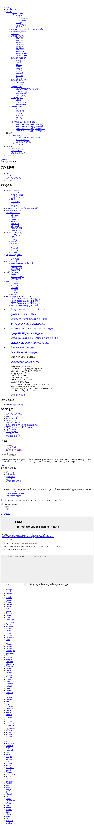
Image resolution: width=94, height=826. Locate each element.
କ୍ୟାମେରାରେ (21, 104)
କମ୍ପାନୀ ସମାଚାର (17, 148)
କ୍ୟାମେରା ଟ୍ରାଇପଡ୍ (18, 58)
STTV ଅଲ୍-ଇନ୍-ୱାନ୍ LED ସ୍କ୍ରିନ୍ (24, 122)
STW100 (19, 38)
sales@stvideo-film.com (15, 494)
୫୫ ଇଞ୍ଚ (19, 120)
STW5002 (20, 49)
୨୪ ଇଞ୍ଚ (19, 113)
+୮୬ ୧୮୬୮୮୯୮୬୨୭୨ (13, 496)
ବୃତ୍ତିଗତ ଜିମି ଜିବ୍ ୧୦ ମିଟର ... (25, 314)
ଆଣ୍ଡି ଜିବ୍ (20, 16)
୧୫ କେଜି (19, 67)
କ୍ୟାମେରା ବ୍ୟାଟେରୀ (18, 80)
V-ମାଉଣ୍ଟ (20, 84)
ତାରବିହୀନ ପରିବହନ (18, 36)
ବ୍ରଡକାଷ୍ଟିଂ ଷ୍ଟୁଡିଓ (23, 142)
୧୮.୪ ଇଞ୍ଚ (20, 111)
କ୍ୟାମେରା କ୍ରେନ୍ (17, 14)
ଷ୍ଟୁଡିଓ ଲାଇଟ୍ (11, 429)
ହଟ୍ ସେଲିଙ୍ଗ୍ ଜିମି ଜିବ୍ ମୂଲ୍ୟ (24, 352)
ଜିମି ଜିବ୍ (19, 23)
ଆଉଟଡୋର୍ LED (22, 140)
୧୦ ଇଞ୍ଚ (19, 109)
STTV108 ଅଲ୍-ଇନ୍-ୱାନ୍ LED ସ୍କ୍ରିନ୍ (30, 124)
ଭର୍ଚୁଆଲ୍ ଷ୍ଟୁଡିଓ (17, 144)
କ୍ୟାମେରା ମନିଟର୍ (17, 106)
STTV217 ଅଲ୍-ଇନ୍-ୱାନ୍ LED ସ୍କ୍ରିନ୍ (30, 131)
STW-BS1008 (21, 56)
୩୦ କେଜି (19, 73)
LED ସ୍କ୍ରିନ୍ (15, 135)
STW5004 (20, 51)
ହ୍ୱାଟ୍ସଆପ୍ (5, 514)
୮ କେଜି (18, 62)
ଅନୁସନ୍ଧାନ (15, 395)
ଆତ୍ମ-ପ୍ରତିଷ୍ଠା (22, 102)
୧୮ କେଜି (19, 69)
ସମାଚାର (9, 146)
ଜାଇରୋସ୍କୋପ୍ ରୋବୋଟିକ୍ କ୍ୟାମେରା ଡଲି (27, 29)
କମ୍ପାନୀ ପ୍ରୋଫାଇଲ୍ (14, 404)
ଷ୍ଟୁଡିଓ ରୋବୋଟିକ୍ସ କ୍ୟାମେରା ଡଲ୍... (28, 323)
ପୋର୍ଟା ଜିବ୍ (20, 27)
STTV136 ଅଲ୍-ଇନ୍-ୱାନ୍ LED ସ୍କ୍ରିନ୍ (30, 126)
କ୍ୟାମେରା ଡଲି (16, 87)
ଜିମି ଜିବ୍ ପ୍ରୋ (21, 25)
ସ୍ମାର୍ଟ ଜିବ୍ (14, 34)
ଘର (7, 7)
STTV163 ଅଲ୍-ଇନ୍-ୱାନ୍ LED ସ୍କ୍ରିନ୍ (30, 129)
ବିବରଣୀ (22, 395)
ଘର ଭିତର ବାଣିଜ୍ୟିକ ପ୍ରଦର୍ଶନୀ (28, 137)
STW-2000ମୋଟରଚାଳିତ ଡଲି (27, 89)
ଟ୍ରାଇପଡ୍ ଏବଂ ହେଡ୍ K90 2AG (25, 362)
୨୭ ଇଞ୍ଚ (19, 115)
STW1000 (20, 45)
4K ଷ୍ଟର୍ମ (19, 47)
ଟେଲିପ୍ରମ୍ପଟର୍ (17, 98)
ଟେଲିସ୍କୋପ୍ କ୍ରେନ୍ (18, 31)
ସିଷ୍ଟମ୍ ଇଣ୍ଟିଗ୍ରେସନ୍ (14, 450)
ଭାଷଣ (18, 100)
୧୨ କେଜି (19, 65)
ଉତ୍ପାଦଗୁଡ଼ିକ (11, 176)
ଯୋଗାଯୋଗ (10, 155)
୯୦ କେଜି (19, 78)
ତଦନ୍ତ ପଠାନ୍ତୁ (6, 466)
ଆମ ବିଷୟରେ (11, 9)
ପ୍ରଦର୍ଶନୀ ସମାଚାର (18, 153)
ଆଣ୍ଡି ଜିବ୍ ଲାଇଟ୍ (22, 20)
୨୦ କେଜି (19, 71)
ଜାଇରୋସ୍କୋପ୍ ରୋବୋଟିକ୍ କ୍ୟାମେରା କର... (30, 342)
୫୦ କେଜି (19, 76)
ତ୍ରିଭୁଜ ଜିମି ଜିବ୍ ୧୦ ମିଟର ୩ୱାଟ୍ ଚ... (28, 333)
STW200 (19, 40)
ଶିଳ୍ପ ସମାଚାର (16, 151)
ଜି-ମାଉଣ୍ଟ (20, 82)
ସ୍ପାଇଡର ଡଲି (21, 91)
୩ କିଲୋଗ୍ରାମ (21, 60)
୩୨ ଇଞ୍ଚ (19, 118)
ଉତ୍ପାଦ (9, 12)
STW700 (19, 42)
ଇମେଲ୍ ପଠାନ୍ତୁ (7, 506)
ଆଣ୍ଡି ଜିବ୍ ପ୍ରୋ (22, 18)
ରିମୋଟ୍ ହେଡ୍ (20, 95)
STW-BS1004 (21, 53)
